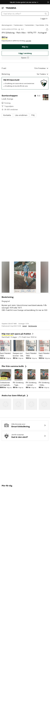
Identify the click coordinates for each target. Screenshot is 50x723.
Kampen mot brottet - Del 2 (18, 354)
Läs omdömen (21, 115)
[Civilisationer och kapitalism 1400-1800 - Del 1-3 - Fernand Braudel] (5, 374)
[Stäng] (48, 2)
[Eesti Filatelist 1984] (5, 345)
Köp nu (25, 47)
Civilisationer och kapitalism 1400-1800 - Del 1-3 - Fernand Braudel (5, 384)
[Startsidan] (11, 8)
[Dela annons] (47, 29)
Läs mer (28, 41)
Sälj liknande (32, 326)
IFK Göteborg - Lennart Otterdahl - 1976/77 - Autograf (31, 384)
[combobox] (25, 14)
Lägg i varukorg (25, 53)
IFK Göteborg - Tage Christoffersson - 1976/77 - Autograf (18, 384)
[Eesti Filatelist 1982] (44, 345)
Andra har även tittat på (15, 395)
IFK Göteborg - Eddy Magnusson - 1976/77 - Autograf (44, 384)
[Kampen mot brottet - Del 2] (18, 345)
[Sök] (45, 14)
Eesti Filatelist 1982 (44, 354)
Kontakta (7, 115)
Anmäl (24, 326)
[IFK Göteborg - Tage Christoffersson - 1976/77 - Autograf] (18, 374)
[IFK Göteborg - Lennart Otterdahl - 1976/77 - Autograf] (31, 374)
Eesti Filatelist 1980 (31, 354)
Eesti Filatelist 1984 (5, 354)
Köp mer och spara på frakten (16, 334)
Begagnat (6, 301)
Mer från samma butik (14, 366)
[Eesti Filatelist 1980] (31, 345)
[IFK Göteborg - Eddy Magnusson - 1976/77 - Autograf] (44, 374)
